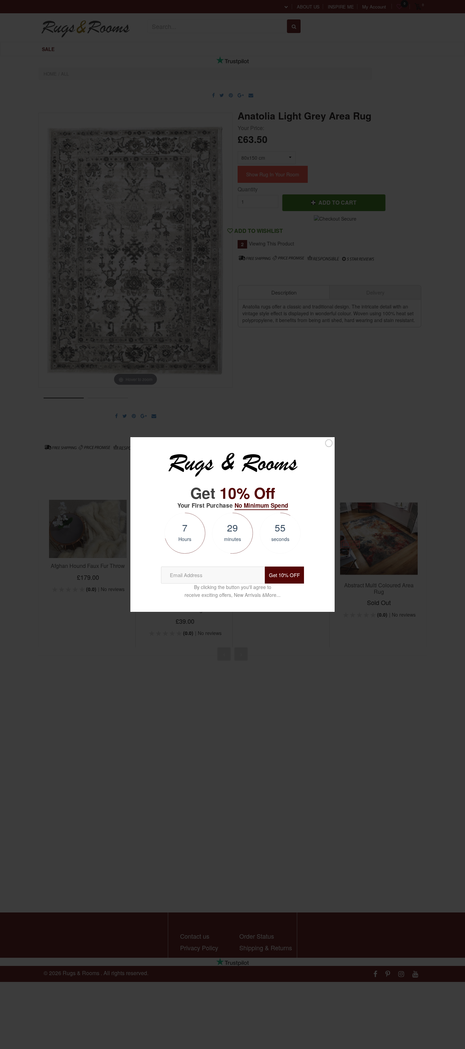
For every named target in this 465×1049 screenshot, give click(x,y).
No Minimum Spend (261, 505)
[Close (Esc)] (329, 443)
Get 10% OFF (284, 574)
